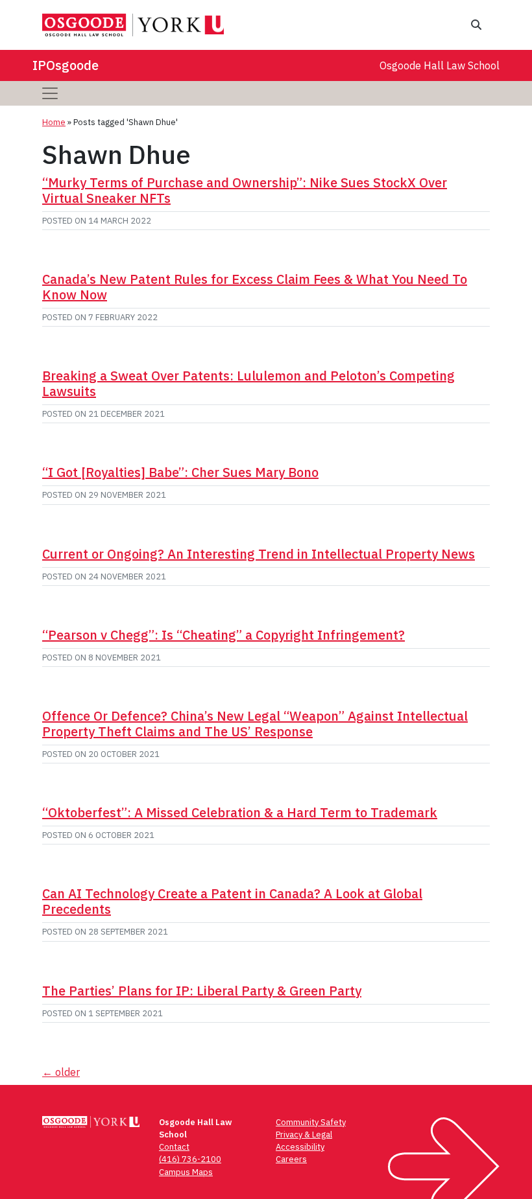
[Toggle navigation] (49, 93)
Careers (291, 1159)
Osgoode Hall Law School (440, 65)
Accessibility (300, 1146)
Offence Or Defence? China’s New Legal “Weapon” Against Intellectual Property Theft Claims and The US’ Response (255, 723)
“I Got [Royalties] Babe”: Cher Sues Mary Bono (180, 472)
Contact (174, 1146)
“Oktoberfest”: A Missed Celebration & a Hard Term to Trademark (239, 812)
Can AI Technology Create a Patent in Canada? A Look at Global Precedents (232, 901)
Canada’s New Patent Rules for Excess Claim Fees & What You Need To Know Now (254, 286)
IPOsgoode (65, 65)
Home (54, 122)
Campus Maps (186, 1172)
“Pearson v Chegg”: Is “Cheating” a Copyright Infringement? (223, 635)
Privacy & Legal (304, 1134)
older (61, 1071)
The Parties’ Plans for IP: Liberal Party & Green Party (201, 990)
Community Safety (311, 1122)
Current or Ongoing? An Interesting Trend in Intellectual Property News (258, 554)
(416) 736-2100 (190, 1159)
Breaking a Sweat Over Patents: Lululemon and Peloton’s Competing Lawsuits (248, 383)
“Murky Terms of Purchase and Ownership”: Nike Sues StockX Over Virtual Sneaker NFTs (244, 190)
